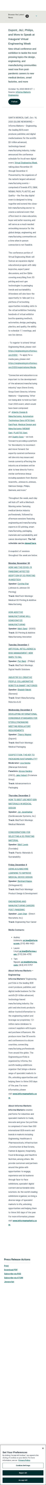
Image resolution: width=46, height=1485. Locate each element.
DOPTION (14, 575)
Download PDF (11, 1270)
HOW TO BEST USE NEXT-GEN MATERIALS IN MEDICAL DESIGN (22, 803)
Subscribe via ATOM (13, 1278)
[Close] (43, 1448)
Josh (20, 914)
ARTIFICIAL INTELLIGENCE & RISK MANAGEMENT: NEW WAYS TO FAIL (22, 653)
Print (6, 1266)
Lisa (22, 763)
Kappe (29, 881)
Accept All (23, 1480)
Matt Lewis (23, 844)
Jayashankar (27, 812)
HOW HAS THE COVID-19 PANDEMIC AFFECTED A (20, 571)
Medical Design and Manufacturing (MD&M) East (22, 428)
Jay (19, 812)
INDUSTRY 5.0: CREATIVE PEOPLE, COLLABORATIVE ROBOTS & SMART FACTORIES (22, 681)
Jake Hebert (21, 775)
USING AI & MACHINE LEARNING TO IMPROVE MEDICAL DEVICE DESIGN (20, 873)
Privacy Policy (24, 1460)
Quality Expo (18, 437)
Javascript (9, 1282)
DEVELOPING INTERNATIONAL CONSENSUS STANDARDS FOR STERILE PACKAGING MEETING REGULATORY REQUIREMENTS (22, 722)
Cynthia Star (23, 584)
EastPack (12, 424)
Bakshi (28, 689)
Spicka (27, 763)
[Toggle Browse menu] (36, 16)
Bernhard (22, 881)
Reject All (23, 1473)
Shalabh (21, 689)
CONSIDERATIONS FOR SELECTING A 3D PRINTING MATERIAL (21, 836)
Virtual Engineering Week (26, 163)
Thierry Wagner (24, 734)
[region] (23, 1465)
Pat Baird (22, 661)
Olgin (25, 914)
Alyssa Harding (25, 771)
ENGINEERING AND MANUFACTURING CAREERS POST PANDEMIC (21, 905)
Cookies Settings (23, 1465)
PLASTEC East (20, 433)
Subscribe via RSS (12, 1274)
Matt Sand (22, 628)
